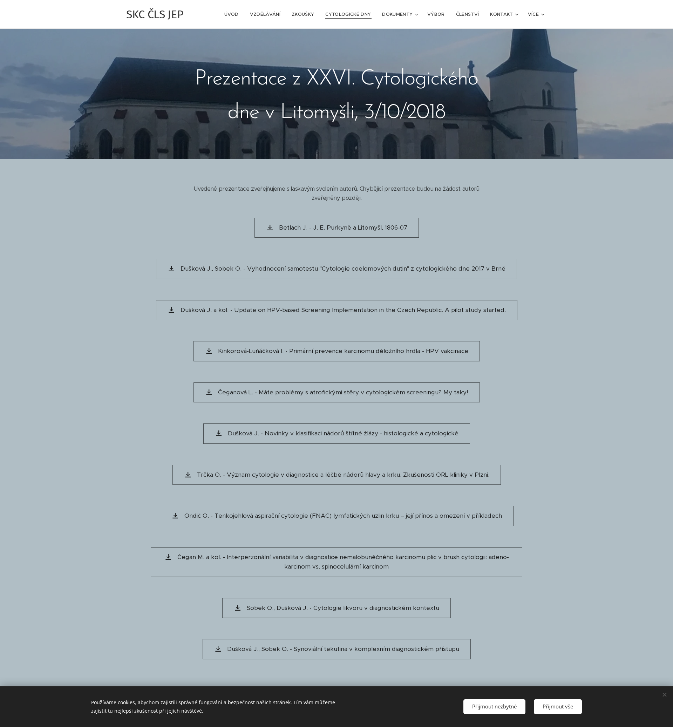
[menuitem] (233, 14)
